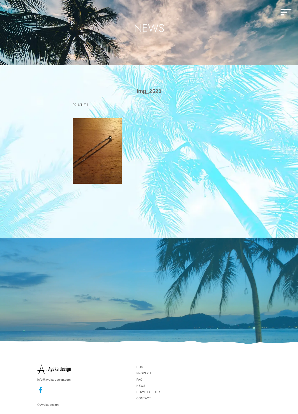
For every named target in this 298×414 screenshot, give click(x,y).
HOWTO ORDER (148, 392)
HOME (141, 367)
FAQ (139, 379)
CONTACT (143, 398)
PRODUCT (143, 373)
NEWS (140, 385)
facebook (40, 390)
